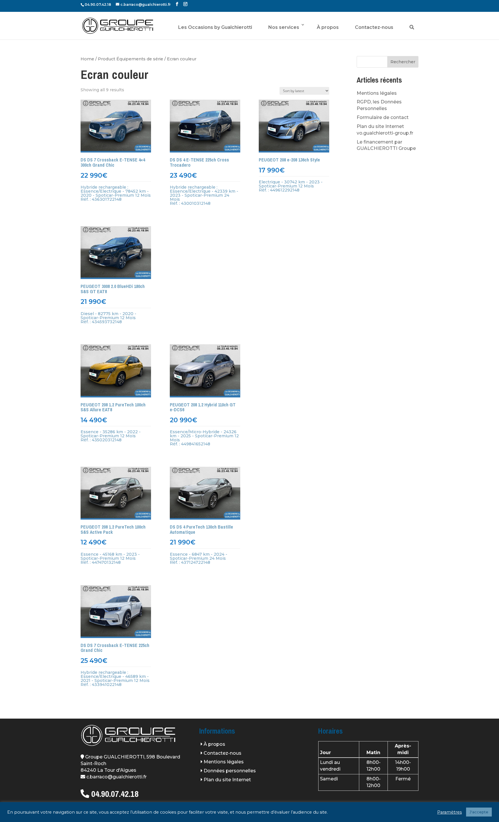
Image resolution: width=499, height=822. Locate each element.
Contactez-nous (374, 27)
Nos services (283, 27)
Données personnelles (230, 770)
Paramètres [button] (449, 812)
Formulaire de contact (383, 117)
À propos (328, 27)
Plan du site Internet (227, 779)
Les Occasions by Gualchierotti (215, 27)
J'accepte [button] (479, 812)
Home (87, 59)
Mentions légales (377, 93)
